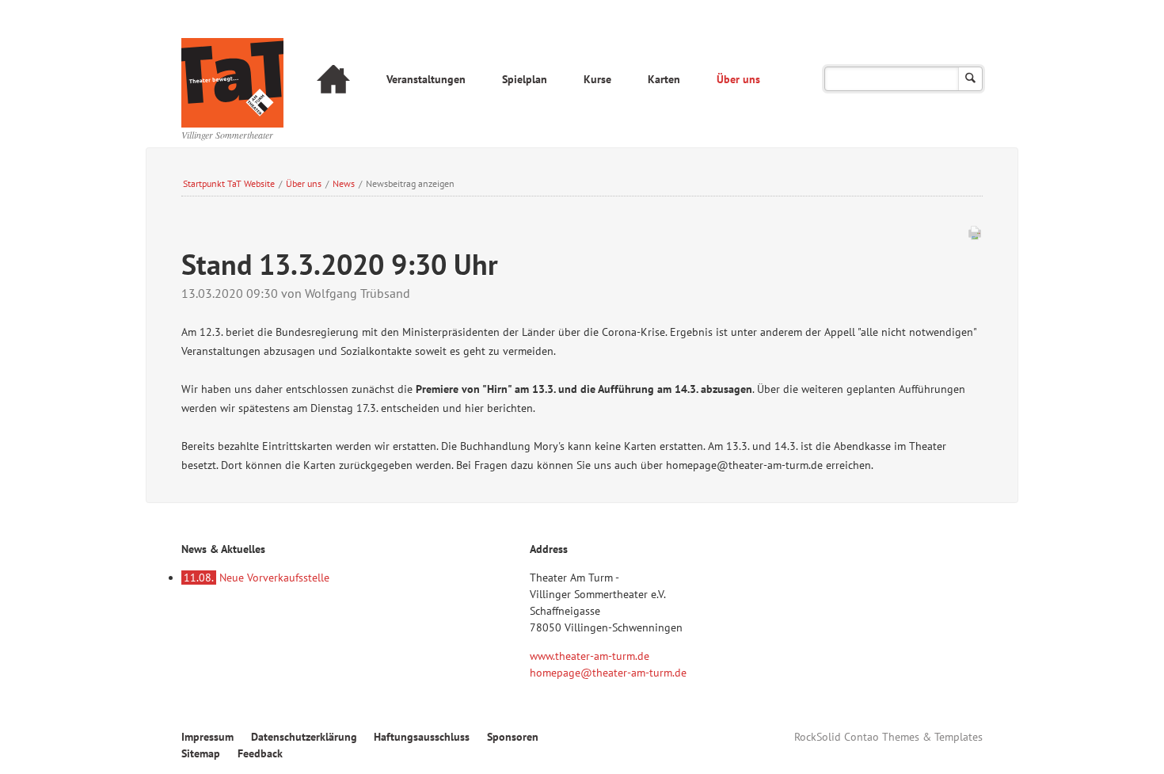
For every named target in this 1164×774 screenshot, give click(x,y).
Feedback (260, 753)
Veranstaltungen (426, 79)
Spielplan (524, 79)
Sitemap (200, 753)
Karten (664, 79)
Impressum (207, 737)
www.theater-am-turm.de (589, 656)
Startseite (333, 81)
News (344, 183)
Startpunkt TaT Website (229, 183)
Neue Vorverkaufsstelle (256, 577)
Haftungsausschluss (422, 737)
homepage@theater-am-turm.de (608, 672)
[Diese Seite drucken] (975, 236)
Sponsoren (512, 737)
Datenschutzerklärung (304, 737)
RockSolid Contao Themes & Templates (888, 737)
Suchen (970, 78)
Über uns (738, 79)
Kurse (597, 79)
